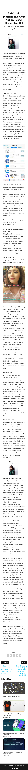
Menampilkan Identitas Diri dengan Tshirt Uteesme (12, 714)
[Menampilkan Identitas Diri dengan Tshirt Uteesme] (14, 706)
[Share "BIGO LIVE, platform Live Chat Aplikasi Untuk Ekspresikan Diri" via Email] (20, 655)
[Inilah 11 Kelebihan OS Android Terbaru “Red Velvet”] (14, 725)
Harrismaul (11, 765)
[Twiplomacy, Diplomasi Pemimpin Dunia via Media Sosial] (14, 744)
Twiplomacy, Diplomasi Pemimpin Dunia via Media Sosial (13, 752)
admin (12, 26)
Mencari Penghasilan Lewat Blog (11, 696)
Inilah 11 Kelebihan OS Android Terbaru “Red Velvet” (13, 733)
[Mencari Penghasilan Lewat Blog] (14, 688)
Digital (12, 29)
